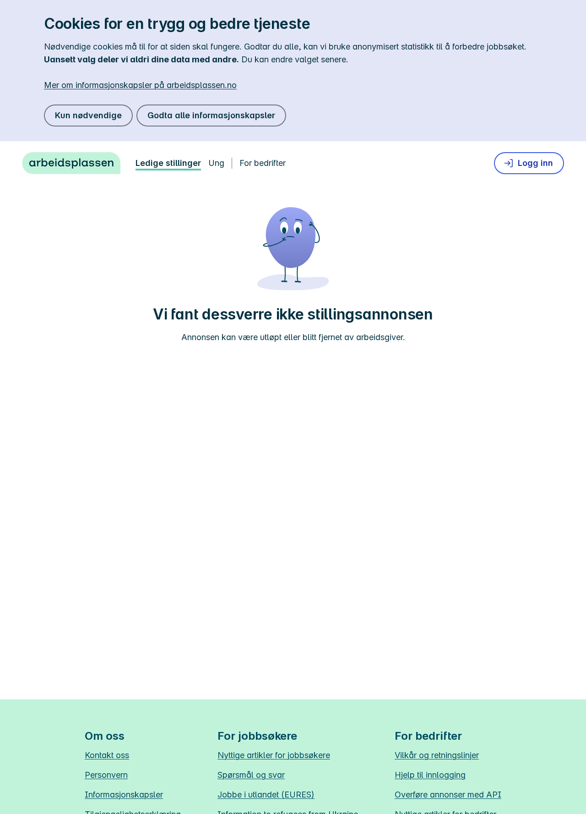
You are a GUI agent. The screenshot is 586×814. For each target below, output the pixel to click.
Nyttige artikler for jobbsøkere (273, 755)
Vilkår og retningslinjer (437, 755)
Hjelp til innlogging (430, 775)
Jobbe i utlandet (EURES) (266, 794)
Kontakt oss (107, 755)
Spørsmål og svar (251, 775)
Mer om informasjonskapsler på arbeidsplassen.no (140, 85)
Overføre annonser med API (448, 794)
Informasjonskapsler (124, 794)
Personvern (106, 775)
